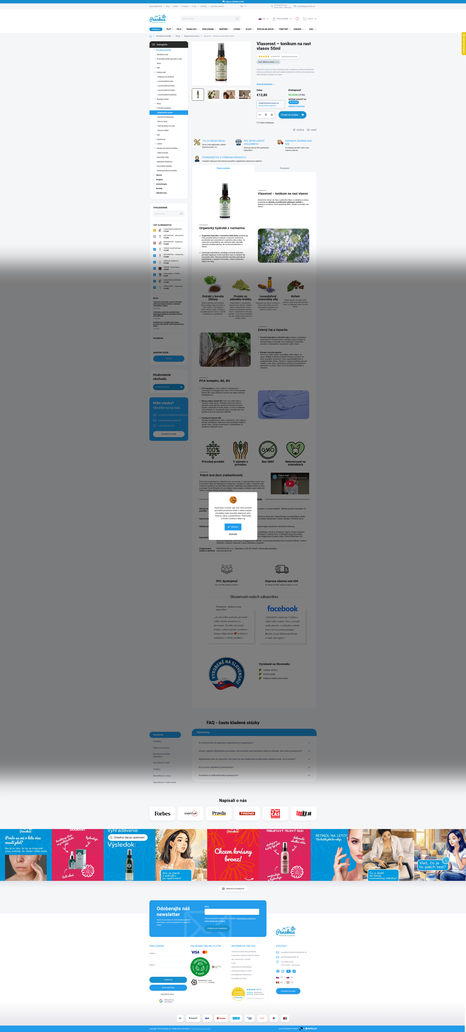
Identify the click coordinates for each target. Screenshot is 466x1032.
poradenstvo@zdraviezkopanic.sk (174, 415)
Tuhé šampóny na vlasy (166, 126)
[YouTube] (288, 971)
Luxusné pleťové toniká (166, 90)
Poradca (156, 29)
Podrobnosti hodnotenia (289, 56)
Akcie (159, 63)
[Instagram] (283, 971)
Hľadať (237, 19)
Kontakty (203, 6)
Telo (158, 135)
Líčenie (159, 144)
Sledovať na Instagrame (235, 889)
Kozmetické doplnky (164, 166)
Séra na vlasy (162, 121)
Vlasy (159, 104)
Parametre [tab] (284, 168)
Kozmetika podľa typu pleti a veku (169, 59)
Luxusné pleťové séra (165, 81)
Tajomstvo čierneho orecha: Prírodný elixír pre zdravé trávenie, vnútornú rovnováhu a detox (167, 304)
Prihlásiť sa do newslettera (217, 928)
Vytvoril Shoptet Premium (288, 1029)
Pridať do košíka (289, 114)
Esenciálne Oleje (163, 157)
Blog (167, 6)
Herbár (175, 6)
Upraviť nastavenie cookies (200, 1029)
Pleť (158, 68)
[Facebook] (278, 971)
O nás (194, 6)
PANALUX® (161, 72)
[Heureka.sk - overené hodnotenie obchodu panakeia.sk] (249, 994)
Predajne (185, 6)
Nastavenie (233, 534)
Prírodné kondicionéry (165, 117)
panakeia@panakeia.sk (169, 420)
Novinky (159, 188)
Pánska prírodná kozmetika (167, 148)
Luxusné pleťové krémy (166, 86)
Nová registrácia (168, 988)
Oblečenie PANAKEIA (164, 162)
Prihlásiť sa (168, 980)
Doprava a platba (217, 6)
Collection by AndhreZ (165, 77)
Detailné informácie (265, 84)
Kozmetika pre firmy (238, 978)
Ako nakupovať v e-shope (240, 959)
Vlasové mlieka (163, 130)
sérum (267, 69)
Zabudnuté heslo (167, 994)
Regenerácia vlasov (165, 113)
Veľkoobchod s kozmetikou (241, 967)
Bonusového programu (267, 106)
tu (244, 518)
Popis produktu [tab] (223, 168)
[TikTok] (294, 971)
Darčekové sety (162, 54)
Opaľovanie (161, 139)
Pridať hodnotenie (162, 387)
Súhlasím (234, 527)
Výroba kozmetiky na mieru (241, 971)
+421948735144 (166, 426)
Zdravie (159, 175)
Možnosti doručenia (296, 106)
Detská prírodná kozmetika (167, 171)
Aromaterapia (161, 184)
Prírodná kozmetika (163, 50)
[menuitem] (169, 29)
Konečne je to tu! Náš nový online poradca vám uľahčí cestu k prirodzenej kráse (168, 324)
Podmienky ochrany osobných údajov (245, 955)
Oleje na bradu (162, 153)
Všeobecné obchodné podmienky (243, 952)
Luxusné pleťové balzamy (166, 95)
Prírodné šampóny (164, 108)
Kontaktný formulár (168, 434)
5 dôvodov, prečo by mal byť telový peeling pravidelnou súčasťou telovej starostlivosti (167, 314)
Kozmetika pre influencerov (241, 975)
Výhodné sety (161, 193)
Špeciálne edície (163, 99)
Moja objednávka (155, 6)
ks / (169, 358)
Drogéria (159, 180)
